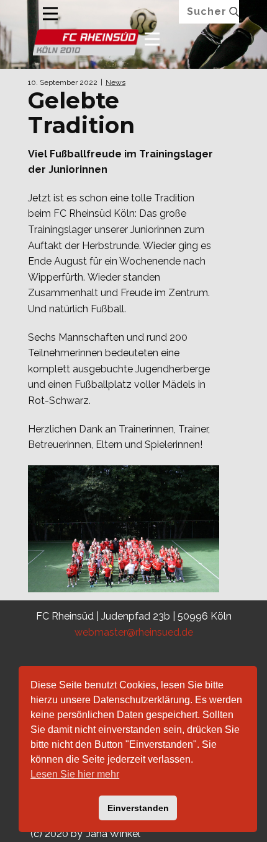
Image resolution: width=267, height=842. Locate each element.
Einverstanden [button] (138, 808)
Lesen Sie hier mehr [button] (74, 774)
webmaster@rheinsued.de (134, 632)
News (115, 82)
